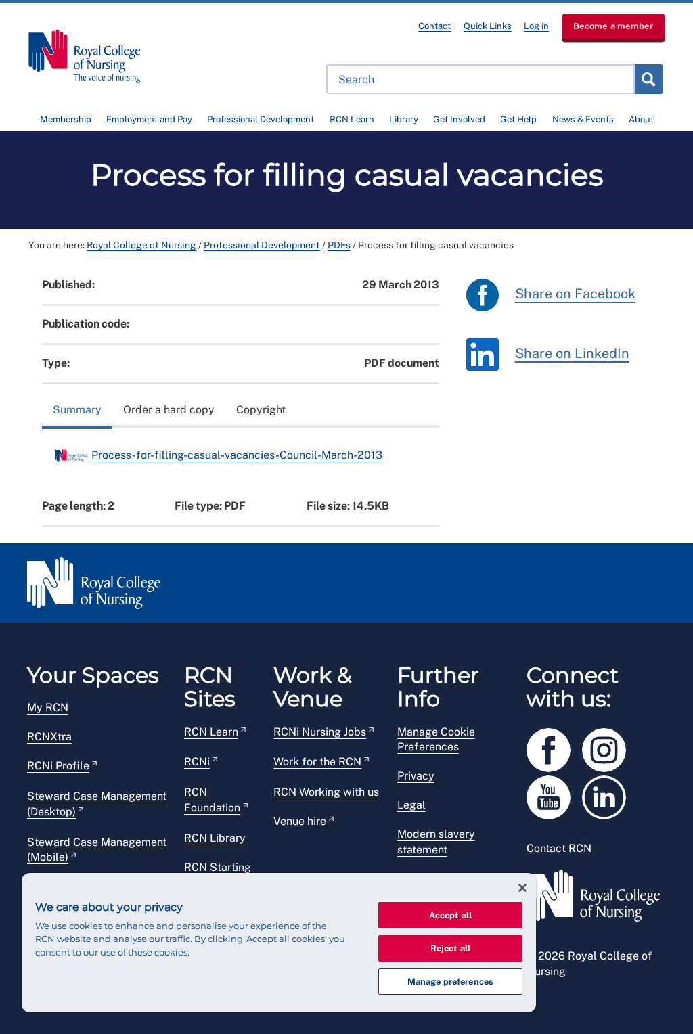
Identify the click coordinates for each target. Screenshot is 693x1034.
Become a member (613, 26)
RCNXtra (49, 736)
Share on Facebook (575, 294)
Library (403, 119)
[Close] (522, 888)
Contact (434, 26)
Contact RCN (559, 848)
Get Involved (459, 119)
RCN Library (215, 838)
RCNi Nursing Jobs (319, 731)
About (641, 119)
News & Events (583, 119)
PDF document (401, 363)
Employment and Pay (149, 119)
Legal (411, 805)
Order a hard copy (169, 409)
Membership (65, 119)
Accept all (450, 915)
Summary (77, 409)
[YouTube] (554, 794)
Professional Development (260, 119)
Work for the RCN (317, 761)
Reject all (450, 948)
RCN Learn (352, 119)
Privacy (415, 775)
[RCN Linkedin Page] (608, 794)
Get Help (518, 119)
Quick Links (488, 26)
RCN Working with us (326, 792)
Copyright (261, 409)
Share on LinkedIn (572, 354)
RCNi (197, 761)
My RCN (47, 707)
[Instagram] (608, 747)
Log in (536, 26)
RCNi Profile (58, 765)
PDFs (339, 245)
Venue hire (299, 821)
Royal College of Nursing (141, 245)
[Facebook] (554, 747)
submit (648, 79)
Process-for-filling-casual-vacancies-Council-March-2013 (236, 455)
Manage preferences (450, 981)
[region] (279, 942)
